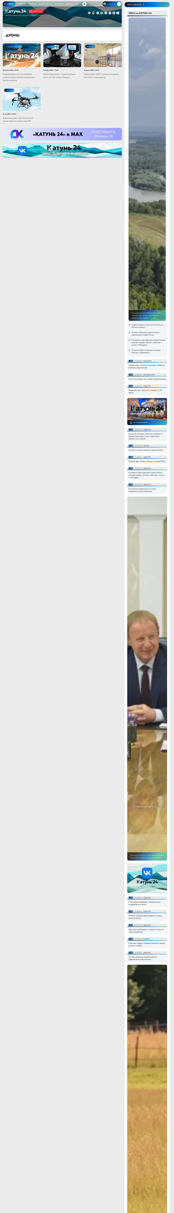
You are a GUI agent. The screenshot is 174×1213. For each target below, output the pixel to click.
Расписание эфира (140, 422)
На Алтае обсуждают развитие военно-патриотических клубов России (146, 333)
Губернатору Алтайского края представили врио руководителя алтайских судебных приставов (147, 856)
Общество (50, 46)
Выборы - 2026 (72, 4)
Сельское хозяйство (13, 46)
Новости (22, 4)
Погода (146, 446)
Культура (146, 939)
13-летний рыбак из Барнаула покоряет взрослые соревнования (146, 351)
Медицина (147, 361)
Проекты (32, 4)
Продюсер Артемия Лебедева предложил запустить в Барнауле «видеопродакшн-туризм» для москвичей (146, 315)
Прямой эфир (37, 11)
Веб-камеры (59, 4)
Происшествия (149, 375)
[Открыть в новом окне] (97, 13)
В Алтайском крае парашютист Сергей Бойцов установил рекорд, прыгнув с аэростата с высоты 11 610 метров (148, 342)
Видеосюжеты (45, 4)
